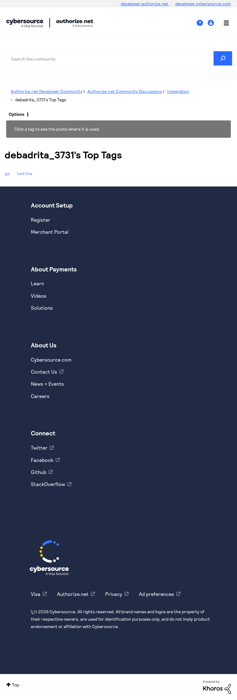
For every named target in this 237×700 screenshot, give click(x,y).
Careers (40, 396)
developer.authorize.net (145, 3)
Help (202, 23)
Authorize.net (73, 594)
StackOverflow (48, 484)
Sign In (211, 23)
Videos (38, 296)
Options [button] (16, 114)
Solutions (42, 308)
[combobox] (118, 58)
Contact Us (44, 372)
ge (7, 173)
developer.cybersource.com (203, 3)
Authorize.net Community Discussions (124, 91)
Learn (37, 283)
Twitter (39, 448)
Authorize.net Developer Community (46, 91)
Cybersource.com (51, 360)
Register (40, 220)
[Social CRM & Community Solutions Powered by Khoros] (217, 686)
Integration (178, 91)
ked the (24, 173)
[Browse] (223, 23)
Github (38, 472)
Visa (35, 594)
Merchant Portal (50, 232)
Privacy (113, 594)
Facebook (42, 460)
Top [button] (15, 684)
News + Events (47, 384)
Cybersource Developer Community (24, 23)
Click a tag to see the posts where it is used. (57, 129)
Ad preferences (156, 594)
